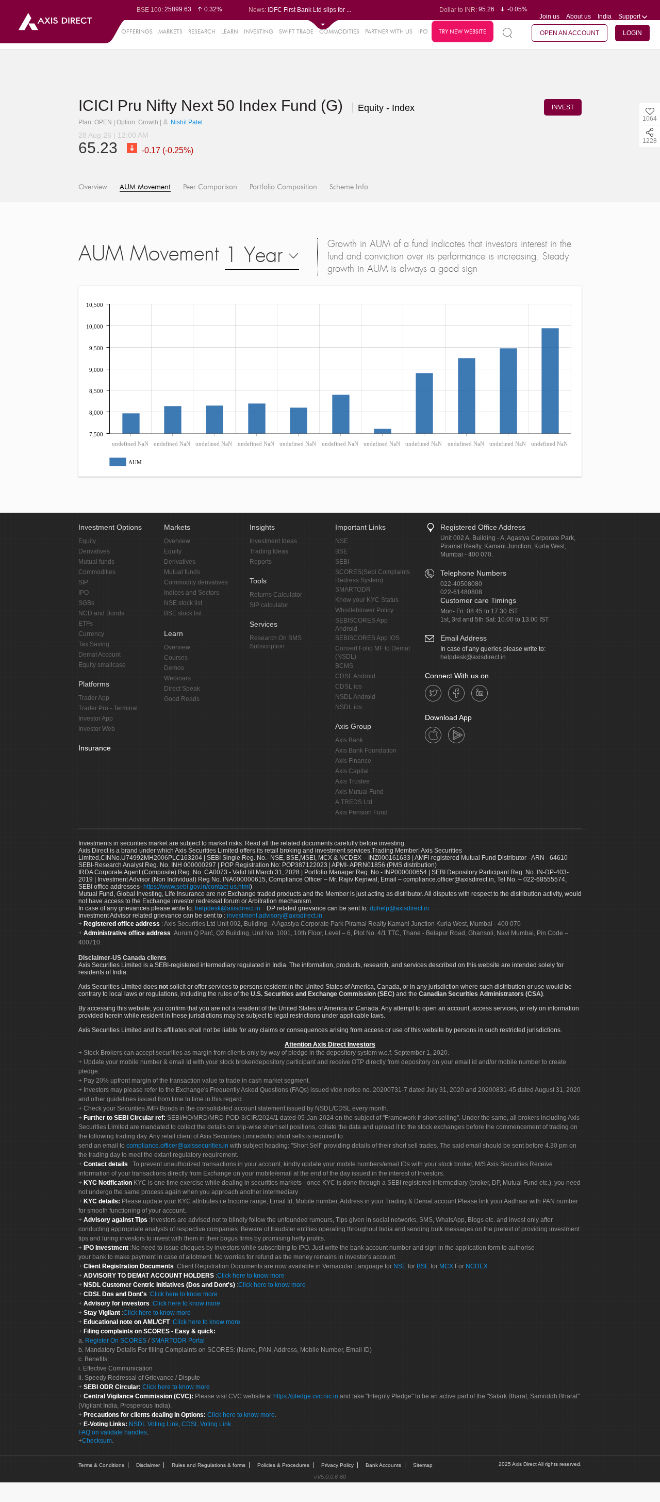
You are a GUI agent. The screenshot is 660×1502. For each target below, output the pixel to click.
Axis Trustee (352, 781)
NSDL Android (355, 696)
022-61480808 (461, 592)
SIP (83, 582)
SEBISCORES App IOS (367, 638)
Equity (87, 541)
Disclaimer (148, 1465)
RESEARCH (202, 31)
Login (632, 33)
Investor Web (96, 728)
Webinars (177, 678)
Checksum (97, 1440)
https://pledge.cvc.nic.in (305, 1396)
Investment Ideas (273, 541)
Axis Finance (353, 760)
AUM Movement (145, 187)
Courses (176, 657)
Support (630, 16)
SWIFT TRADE (296, 31)
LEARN (229, 31)
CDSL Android (355, 676)
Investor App (95, 718)
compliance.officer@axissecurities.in (177, 1145)
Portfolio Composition (283, 187)
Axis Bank (349, 740)
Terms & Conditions (101, 1465)
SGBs (86, 603)
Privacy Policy (337, 1465)
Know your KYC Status (367, 599)
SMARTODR (353, 589)
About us (578, 16)
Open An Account (569, 33)
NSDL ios (348, 707)
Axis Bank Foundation (366, 750)
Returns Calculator (276, 594)
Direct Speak (182, 688)
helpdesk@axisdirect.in (473, 657)
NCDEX (477, 1266)
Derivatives (94, 551)
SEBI (342, 561)
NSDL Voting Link (153, 1424)
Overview (92, 187)
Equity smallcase (102, 664)
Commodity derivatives (196, 582)
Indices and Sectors (191, 592)
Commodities (97, 572)
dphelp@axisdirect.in (399, 908)
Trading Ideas (269, 551)
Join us (549, 16)
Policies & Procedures (283, 1465)
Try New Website (462, 31)
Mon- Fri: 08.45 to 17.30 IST (479, 611)
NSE (341, 541)
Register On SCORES (115, 1340)
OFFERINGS (137, 31)
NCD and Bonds (101, 613)
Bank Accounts (383, 1465)
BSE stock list (183, 613)
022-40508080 (461, 583)
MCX (446, 1266)
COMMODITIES (339, 31)
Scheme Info (348, 187)
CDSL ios (348, 686)
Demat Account (99, 654)
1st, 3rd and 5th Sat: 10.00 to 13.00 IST (494, 619)
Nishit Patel (186, 122)
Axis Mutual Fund (359, 791)
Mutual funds (96, 561)
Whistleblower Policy (364, 610)
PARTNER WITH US (388, 31)
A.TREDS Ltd (353, 802)
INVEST (563, 107)
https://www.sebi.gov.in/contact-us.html (196, 886)
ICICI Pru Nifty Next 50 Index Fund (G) (212, 105)
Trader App (93, 697)
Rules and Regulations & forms (208, 1465)
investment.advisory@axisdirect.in (274, 915)
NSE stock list (183, 603)
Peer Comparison (210, 187)
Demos (174, 668)
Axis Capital (352, 771)
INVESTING (258, 31)
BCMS (344, 666)
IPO (423, 31)
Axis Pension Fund (361, 812)
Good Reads (182, 699)
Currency (91, 634)
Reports (261, 561)
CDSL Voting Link (206, 1424)
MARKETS (170, 31)
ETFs (85, 623)
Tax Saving (93, 644)
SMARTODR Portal (178, 1340)
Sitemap (423, 1465)
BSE (341, 551)
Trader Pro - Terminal (108, 708)
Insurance (94, 748)
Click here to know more (251, 1275)
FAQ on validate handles (112, 1432)
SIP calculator (269, 605)
